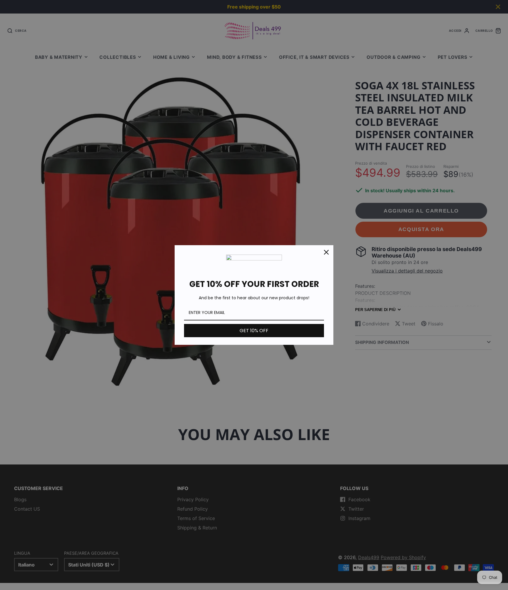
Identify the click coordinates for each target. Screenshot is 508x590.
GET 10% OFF (254, 330)
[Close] (326, 252)
